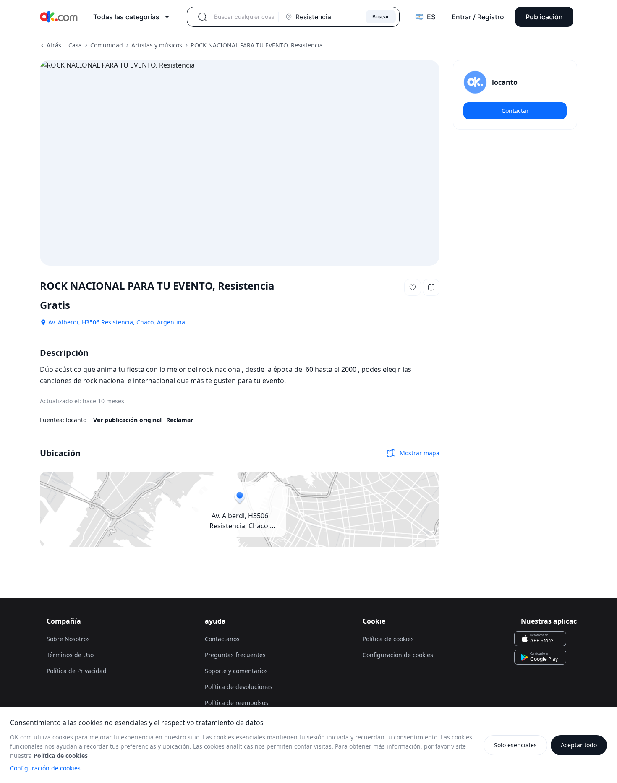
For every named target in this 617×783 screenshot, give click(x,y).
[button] (413, 287)
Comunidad (106, 45)
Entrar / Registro (478, 17)
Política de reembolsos (236, 703)
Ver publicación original (127, 420)
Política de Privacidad (77, 671)
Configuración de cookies (45, 768)
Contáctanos (222, 639)
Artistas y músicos (156, 45)
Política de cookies (388, 639)
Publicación (544, 17)
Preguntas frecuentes (235, 655)
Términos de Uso (70, 655)
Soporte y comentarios (236, 671)
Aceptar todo (579, 745)
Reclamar (179, 420)
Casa (75, 45)
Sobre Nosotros (68, 639)
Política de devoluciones (238, 687)
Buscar (380, 16)
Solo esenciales (515, 745)
